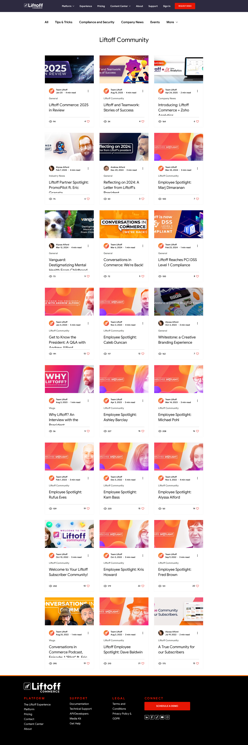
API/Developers (79, 713)
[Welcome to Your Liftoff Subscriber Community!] (69, 534)
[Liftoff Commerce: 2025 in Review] (69, 69)
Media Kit (75, 718)
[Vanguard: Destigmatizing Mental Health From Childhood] (69, 224)
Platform (29, 709)
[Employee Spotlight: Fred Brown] (178, 534)
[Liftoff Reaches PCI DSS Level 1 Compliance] (178, 224)
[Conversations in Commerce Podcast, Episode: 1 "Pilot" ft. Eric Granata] (69, 611)
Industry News (57, 175)
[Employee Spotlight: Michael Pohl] (178, 379)
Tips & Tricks (63, 22)
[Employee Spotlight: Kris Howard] (124, 534)
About (28, 729)
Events (155, 22)
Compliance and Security (96, 22)
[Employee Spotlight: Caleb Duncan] (124, 302)
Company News (132, 22)
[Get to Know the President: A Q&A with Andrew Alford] (69, 302)
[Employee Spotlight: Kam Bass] (124, 456)
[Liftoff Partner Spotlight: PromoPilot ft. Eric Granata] (69, 147)
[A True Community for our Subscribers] (178, 611)
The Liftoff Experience (37, 704)
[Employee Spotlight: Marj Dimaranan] (178, 147)
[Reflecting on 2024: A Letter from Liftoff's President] (124, 147)
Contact (29, 719)
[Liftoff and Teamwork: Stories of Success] (124, 69)
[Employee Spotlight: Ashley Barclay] (124, 379)
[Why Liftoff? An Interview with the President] (69, 379)
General (53, 98)
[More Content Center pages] (130, 6)
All (46, 22)
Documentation (79, 704)
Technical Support (81, 709)
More (170, 22)
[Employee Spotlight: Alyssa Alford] (178, 456)
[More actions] (89, 91)
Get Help (75, 723)
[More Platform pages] (73, 6)
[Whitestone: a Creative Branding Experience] (178, 302)
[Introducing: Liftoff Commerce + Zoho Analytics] (178, 69)
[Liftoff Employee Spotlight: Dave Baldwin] (124, 611)
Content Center (34, 724)
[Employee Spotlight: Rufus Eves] (69, 456)
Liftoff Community (114, 98)
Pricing (28, 714)
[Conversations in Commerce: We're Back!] (124, 224)
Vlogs (52, 408)
